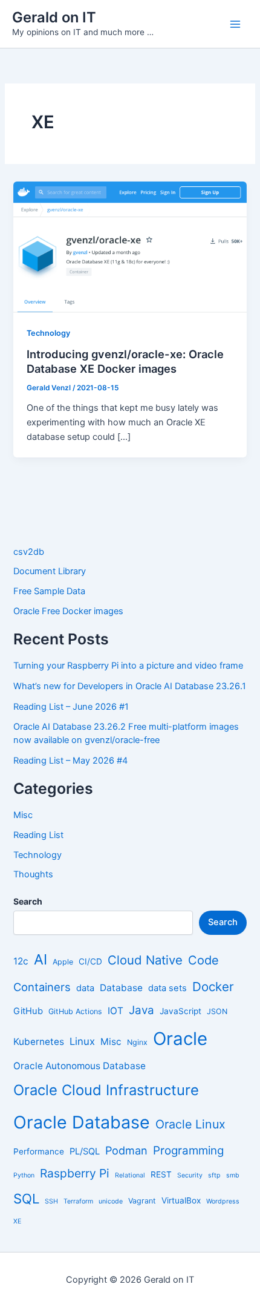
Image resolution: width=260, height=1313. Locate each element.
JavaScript (180, 1011)
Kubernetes (38, 1041)
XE (17, 1221)
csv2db (28, 551)
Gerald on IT (54, 17)
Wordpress (222, 1201)
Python (23, 1175)
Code (203, 960)
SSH (51, 1201)
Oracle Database (81, 1122)
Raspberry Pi (74, 1173)
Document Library (49, 571)
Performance (38, 1151)
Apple (63, 961)
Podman (126, 1150)
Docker (213, 986)
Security (190, 1175)
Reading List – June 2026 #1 (71, 706)
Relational (130, 1175)
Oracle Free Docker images (68, 611)
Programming (188, 1150)
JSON (217, 1011)
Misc (23, 815)
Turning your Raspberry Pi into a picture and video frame (128, 665)
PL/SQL (85, 1151)
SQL (26, 1198)
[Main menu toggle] (235, 24)
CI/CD (90, 961)
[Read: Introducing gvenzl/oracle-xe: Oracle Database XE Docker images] (129, 246)
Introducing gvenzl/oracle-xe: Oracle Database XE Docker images (125, 361)
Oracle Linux (190, 1124)
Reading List (38, 835)
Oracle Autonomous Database (79, 1066)
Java (141, 1010)
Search (223, 922)
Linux (82, 1041)
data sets (167, 988)
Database (121, 988)
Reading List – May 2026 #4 (70, 760)
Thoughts (33, 874)
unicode (111, 1201)
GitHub (28, 1011)
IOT (115, 1011)
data (85, 988)
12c (20, 961)
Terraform (78, 1201)
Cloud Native (145, 960)
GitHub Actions (75, 1011)
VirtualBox (181, 1200)
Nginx (137, 1042)
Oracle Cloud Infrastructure (106, 1090)
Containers (42, 987)
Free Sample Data (49, 591)
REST (161, 1174)
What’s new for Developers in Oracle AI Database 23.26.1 (129, 686)
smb (232, 1175)
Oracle (180, 1038)
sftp (214, 1175)
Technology (48, 333)
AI (40, 959)
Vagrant (142, 1200)
